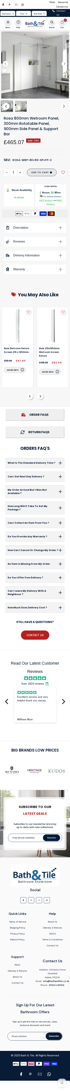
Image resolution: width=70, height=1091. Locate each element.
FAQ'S (52, 933)
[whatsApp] (23, 4)
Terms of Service (17, 921)
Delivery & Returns (52, 927)
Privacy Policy (17, 933)
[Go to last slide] (5, 64)
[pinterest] (10, 4)
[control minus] (7, 172)
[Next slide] (64, 64)
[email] (16, 4)
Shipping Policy (17, 927)
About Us (63, 2)
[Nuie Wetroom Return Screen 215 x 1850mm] (17, 326)
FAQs (52, 2)
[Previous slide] (30, 396)
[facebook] (3, 4)
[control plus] (20, 172)
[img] (35, 678)
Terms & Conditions (52, 939)
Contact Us (62, 6)
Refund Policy (17, 939)
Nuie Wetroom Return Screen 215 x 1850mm (16, 350)
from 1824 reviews (32, 683)
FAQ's (17, 964)
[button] (21, 106)
